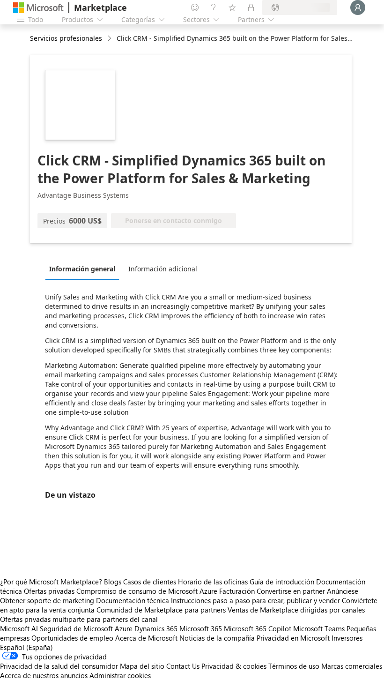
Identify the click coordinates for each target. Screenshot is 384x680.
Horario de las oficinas (213, 581)
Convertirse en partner (291, 591)
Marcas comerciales (351, 666)
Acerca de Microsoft (146, 638)
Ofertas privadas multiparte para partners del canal (79, 619)
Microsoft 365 (200, 628)
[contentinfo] (110, 38)
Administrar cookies (120, 675)
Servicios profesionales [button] (66, 38)
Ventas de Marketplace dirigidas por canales (296, 609)
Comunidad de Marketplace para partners (161, 609)
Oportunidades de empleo (72, 638)
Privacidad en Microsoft (293, 638)
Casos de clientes (149, 581)
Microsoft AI (19, 628)
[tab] (84, 268)
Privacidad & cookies (233, 666)
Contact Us (182, 666)
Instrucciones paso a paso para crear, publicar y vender (255, 600)
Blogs (112, 581)
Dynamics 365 (155, 628)
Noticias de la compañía (217, 638)
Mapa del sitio (142, 666)
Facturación (237, 591)
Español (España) (26, 647)
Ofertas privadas (49, 591)
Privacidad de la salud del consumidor (59, 666)
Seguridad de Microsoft (76, 628)
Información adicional (162, 268)
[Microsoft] (38, 7)
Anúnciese (342, 591)
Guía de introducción (282, 581)
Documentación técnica (132, 600)
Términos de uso (293, 666)
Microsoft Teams (319, 628)
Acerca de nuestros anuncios (44, 675)
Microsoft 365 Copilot (257, 628)
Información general (82, 268)
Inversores (347, 638)
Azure (124, 628)
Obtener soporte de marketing (47, 600)
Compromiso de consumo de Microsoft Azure (147, 591)
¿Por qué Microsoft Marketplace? (51, 581)
